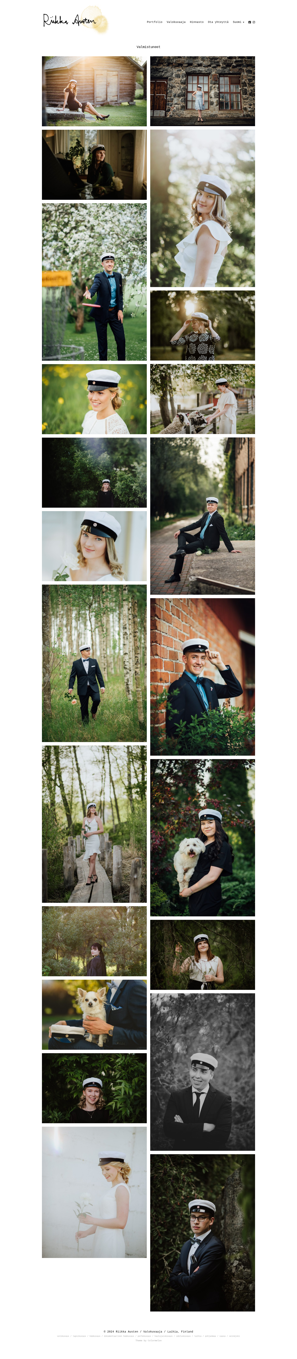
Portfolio (154, 22)
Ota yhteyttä (218, 22)
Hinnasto (197, 22)
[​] (254, 22)
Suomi (237, 22)
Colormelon (155, 1340)
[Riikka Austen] (94, 20)
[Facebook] (250, 22)
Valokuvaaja (176, 22)
